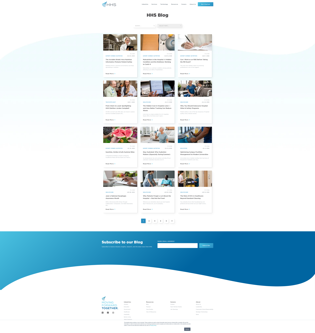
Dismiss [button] (187, 329)
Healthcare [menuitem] (127, 311)
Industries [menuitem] (127, 302)
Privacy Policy (153, 325)
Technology (164, 4)
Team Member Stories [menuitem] (176, 306)
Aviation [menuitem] (126, 304)
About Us (193, 4)
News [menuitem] (197, 314)
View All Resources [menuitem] (151, 311)
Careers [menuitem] (173, 302)
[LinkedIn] (102, 313)
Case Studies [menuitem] (149, 309)
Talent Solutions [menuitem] (128, 319)
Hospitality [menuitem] (126, 314)
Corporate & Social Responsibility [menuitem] (204, 309)
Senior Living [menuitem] (127, 317)
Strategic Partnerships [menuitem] (202, 311)
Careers (183, 4)
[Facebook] (108, 313)
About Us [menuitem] (198, 304)
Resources (174, 4)
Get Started (205, 4)
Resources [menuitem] (150, 302)
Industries (145, 4)
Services (154, 4)
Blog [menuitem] (147, 304)
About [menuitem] (198, 302)
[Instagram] (113, 313)
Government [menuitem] (127, 309)
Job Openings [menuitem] (174, 309)
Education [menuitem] (126, 306)
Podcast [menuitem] (148, 306)
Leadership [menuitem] (199, 306)
